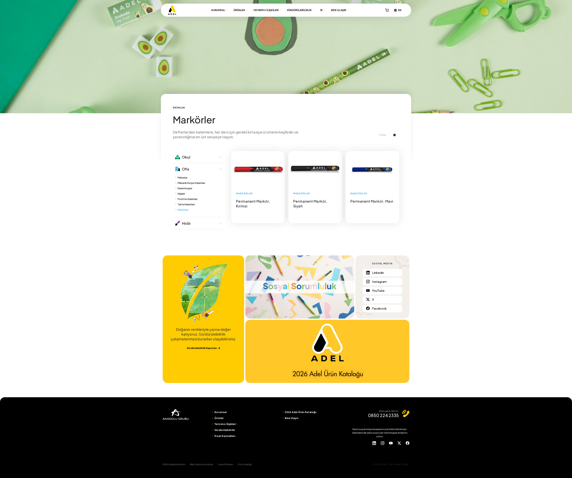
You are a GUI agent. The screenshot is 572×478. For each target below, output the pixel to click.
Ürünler (219, 418)
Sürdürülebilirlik (224, 430)
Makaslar (183, 177)
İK (321, 10)
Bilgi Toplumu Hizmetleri (201, 464)
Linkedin (378, 272)
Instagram (379, 281)
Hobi (186, 223)
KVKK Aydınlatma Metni (174, 464)
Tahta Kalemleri (186, 204)
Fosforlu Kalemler (188, 199)
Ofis (185, 169)
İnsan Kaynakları (225, 435)
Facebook (379, 308)
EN (399, 10)
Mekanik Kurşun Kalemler (191, 182)
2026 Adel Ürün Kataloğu (301, 412)
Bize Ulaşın (291, 418)
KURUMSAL (218, 10)
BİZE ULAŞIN (338, 10)
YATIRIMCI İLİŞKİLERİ (266, 10)
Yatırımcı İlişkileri (225, 424)
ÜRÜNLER (239, 10)
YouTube (378, 290)
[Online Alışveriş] (387, 10)
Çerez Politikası (225, 464)
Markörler (183, 209)
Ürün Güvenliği (245, 464)
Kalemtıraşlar (185, 188)
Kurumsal (220, 412)
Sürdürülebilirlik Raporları (202, 348)
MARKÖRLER (244, 193)
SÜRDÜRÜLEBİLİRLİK (299, 10)
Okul (186, 157)
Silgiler (181, 193)
